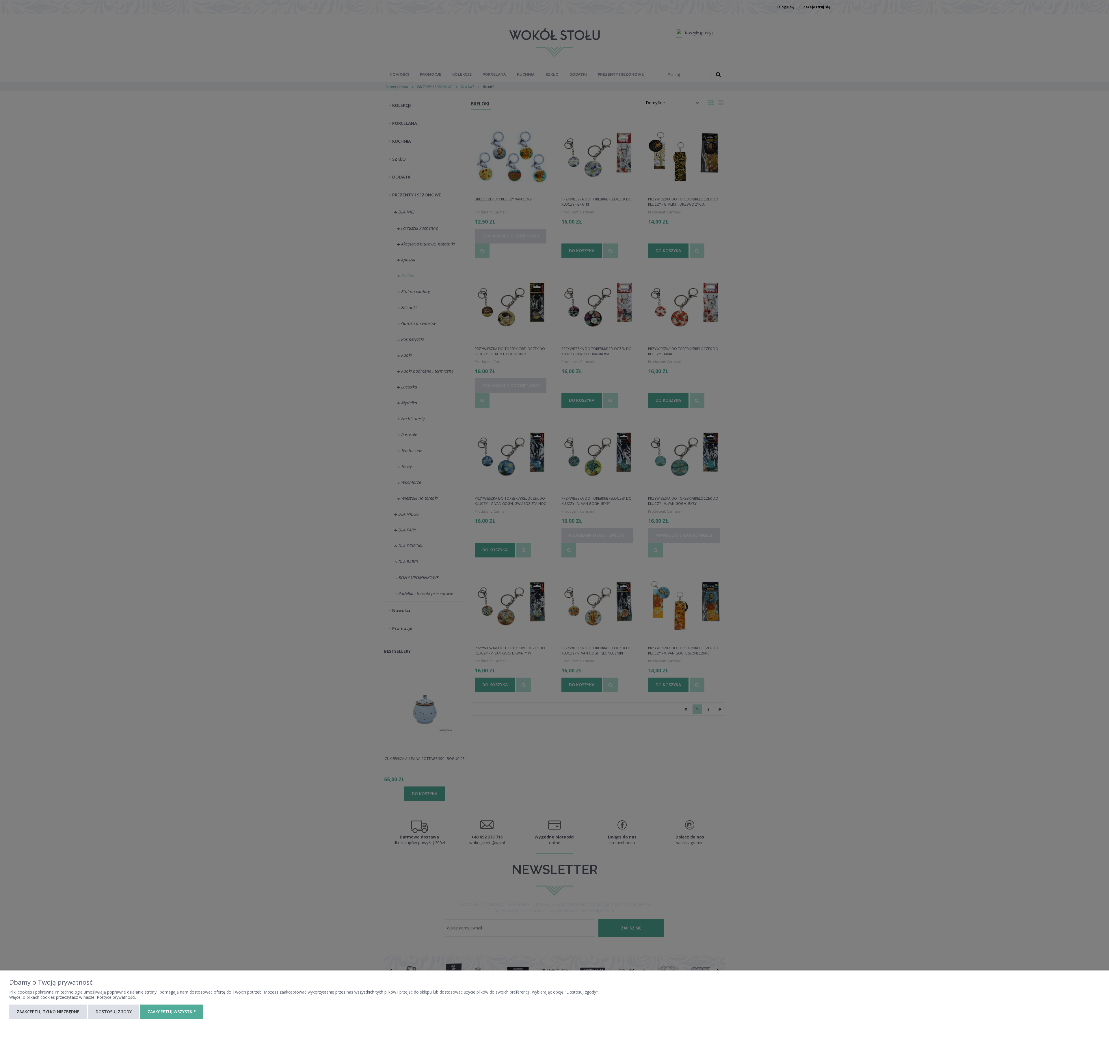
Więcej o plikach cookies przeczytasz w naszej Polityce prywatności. (72, 997)
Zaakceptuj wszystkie (172, 1011)
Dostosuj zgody (114, 1011)
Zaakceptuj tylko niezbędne (48, 1011)
